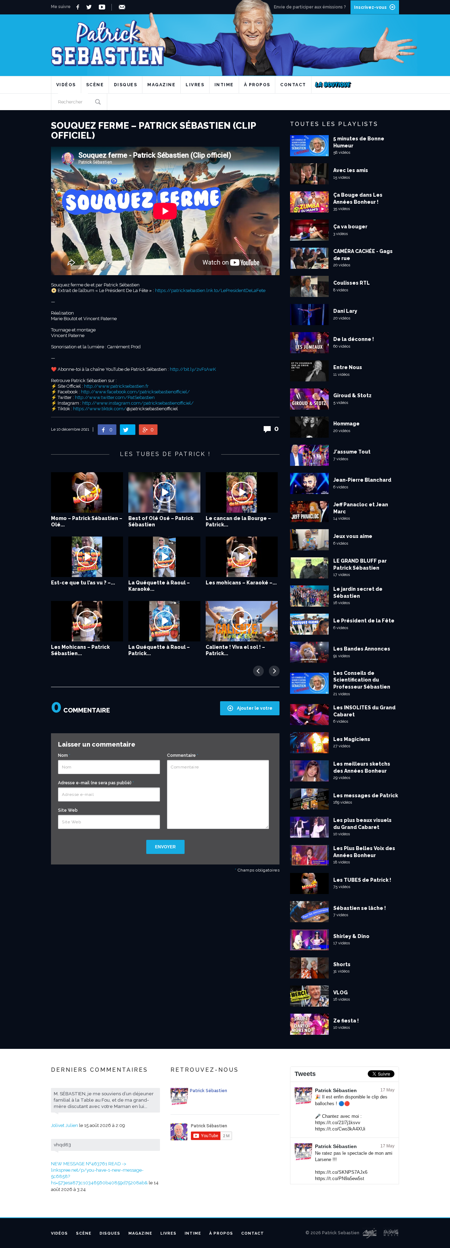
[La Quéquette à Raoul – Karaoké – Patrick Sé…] (164, 557)
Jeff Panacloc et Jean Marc (360, 508)
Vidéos (66, 84)
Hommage (346, 423)
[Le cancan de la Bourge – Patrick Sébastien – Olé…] (242, 492)
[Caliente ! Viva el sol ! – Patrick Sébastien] (242, 621)
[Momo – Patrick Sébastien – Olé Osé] (87, 492)
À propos (257, 84)
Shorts (342, 964)
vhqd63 (62, 1144)
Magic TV (369, 1233)
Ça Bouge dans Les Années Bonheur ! (357, 198)
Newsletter (123, 7)
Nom (64, 755)
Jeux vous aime (352, 536)
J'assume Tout (352, 452)
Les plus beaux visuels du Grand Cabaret (362, 823)
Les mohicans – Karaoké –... (241, 582)
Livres (195, 84)
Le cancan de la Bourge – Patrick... (238, 521)
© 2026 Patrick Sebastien (332, 1232)
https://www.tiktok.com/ (99, 408)
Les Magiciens (351, 739)
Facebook (78, 7)
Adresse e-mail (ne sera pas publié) (96, 782)
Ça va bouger (350, 226)
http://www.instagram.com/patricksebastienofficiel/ (138, 403)
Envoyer (165, 846)
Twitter (90, 7)
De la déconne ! (353, 339)
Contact (293, 84)
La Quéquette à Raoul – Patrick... (159, 650)
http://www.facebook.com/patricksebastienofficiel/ (135, 391)
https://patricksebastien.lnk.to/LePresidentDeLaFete (210, 290)
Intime (224, 84)
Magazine (161, 84)
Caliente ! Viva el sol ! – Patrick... (235, 650)
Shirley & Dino (351, 936)
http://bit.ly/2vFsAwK (193, 369)
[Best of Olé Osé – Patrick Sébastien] (164, 492)
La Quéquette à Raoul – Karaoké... (159, 586)
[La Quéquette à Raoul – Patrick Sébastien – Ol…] (164, 621)
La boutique (333, 84)
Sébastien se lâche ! (359, 908)
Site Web (68, 810)
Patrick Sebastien (225, 40)
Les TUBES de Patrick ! (362, 880)
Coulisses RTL (351, 283)
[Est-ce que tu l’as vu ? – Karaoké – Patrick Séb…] (87, 557)
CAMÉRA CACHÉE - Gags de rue (363, 254)
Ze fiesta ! (346, 1021)
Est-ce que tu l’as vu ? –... (83, 582)
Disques (125, 84)
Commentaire (182, 755)
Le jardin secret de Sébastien (357, 592)
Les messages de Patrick (365, 795)
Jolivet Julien (64, 1125)
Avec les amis (350, 170)
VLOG (340, 992)
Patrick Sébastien (336, 1090)
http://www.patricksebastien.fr (116, 386)
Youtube (103, 7)
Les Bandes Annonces (361, 649)
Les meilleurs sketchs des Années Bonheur (361, 767)
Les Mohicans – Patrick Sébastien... (80, 650)
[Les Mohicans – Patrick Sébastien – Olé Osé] (87, 621)
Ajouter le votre (254, 708)
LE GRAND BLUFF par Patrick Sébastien (360, 564)
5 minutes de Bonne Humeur (358, 142)
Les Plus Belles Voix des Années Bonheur (364, 851)
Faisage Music (391, 1233)
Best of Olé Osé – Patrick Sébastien (160, 521)
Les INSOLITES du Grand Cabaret (364, 711)
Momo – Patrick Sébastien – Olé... (86, 521)
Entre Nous (347, 367)
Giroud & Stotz (352, 395)
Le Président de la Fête (363, 620)
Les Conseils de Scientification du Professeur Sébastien (361, 680)
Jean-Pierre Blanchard (362, 480)
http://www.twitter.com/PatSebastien (115, 397)
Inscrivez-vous (370, 7)
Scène (95, 84)
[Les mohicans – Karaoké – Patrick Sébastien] (242, 557)
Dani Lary (345, 311)
